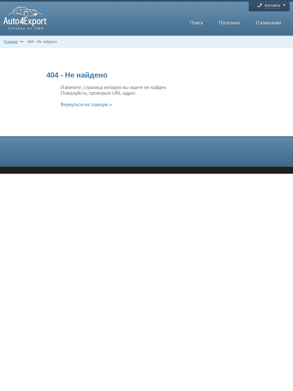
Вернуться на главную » (86, 104)
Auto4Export (25, 17)
